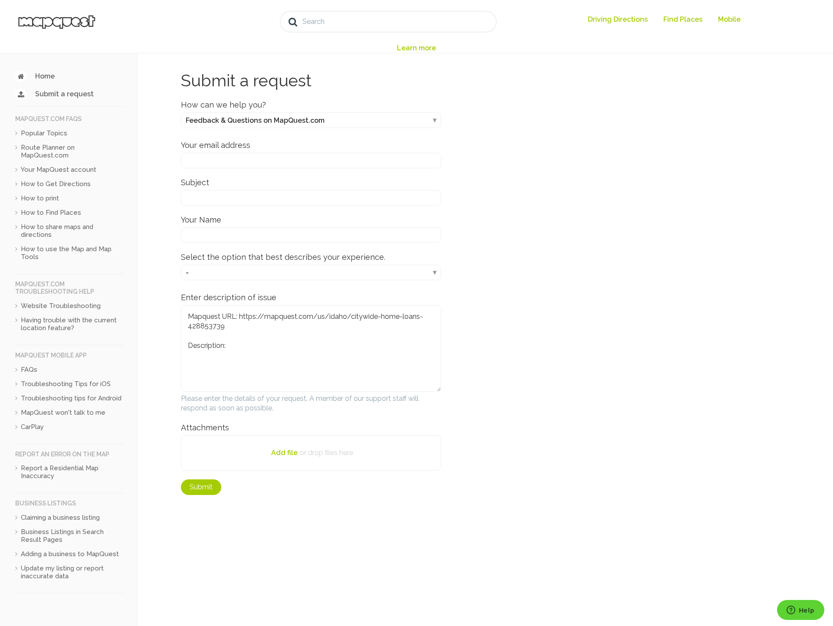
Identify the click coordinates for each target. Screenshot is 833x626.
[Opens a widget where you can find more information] (800, 611)
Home (45, 76)
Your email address (215, 145)
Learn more (416, 48)
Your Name (201, 219)
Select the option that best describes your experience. (283, 257)
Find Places (682, 19)
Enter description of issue (228, 297)
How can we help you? (223, 104)
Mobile (729, 19)
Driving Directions (618, 19)
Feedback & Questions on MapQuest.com (255, 120)
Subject (195, 182)
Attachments (205, 427)
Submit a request (64, 94)
